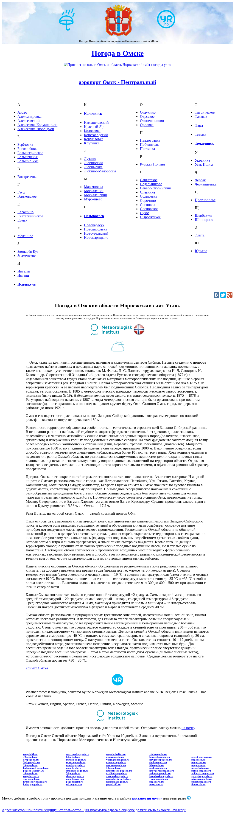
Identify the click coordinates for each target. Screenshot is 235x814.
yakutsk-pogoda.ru (160, 773)
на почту (188, 728)
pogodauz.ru (198, 765)
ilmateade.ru (198, 784)
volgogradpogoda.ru (117, 759)
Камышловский (96, 122)
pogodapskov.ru (75, 779)
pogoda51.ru (30, 754)
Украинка (202, 160)
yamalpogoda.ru (158, 779)
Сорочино (148, 200)
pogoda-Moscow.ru (33, 770)
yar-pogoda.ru (31, 779)
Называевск (94, 216)
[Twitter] (223, 295)
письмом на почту (147, 798)
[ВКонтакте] (216, 295)
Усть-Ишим (204, 164)
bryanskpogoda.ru (159, 756)
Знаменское (26, 256)
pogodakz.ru (198, 759)
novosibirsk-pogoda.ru (118, 779)
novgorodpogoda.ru (160, 759)
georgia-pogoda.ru (201, 776)
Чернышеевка (205, 184)
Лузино (90, 159)
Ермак (22, 220)
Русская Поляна (152, 164)
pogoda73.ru (156, 781)
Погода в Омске (118, 53)
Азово (22, 112)
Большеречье (27, 157)
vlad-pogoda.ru (158, 754)
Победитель (149, 144)
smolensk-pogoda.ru (77, 770)
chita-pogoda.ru (75, 776)
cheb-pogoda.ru (158, 762)
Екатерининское (30, 216)
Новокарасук (94, 225)
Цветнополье (205, 200)
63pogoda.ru (73, 756)
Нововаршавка (95, 229)
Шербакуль (203, 215)
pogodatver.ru (31, 776)
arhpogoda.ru (31, 759)
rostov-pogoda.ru (116, 765)
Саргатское (148, 180)
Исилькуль (26, 284)
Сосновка (147, 205)
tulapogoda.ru (74, 784)
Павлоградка (150, 140)
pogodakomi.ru (74, 781)
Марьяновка (93, 187)
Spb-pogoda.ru (31, 762)
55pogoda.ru (156, 765)
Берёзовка (25, 144)
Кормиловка (93, 139)
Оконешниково (152, 121)
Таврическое (205, 112)
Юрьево (201, 251)
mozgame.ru (156, 784)
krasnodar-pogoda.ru (35, 781)
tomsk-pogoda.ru (75, 765)
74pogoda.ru (73, 773)
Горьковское (26, 196)
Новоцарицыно (96, 237)
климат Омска (37, 668)
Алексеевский (28, 121)
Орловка (147, 125)
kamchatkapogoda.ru (161, 776)
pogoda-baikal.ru (116, 754)
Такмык (201, 116)
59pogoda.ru (113, 767)
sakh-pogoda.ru (158, 767)
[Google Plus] (229, 295)
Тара (199, 125)
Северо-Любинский (155, 188)
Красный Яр (94, 127)
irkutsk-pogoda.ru (76, 759)
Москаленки (94, 191)
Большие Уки (27, 161)
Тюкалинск (204, 143)
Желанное (25, 236)
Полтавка (147, 149)
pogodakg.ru (198, 762)
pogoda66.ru (113, 784)
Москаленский (95, 195)
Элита (199, 235)
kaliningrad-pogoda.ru (35, 767)
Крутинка (91, 143)
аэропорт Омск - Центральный (117, 82)
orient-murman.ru (201, 756)
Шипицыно (204, 220)
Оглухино (148, 112)
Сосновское (149, 209)
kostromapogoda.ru (117, 781)
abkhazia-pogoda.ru (202, 773)
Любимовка (93, 167)
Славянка (147, 192)
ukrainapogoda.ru (201, 779)
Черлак (200, 180)
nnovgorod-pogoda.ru (161, 770)
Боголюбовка (27, 149)
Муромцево (93, 199)
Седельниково (151, 184)
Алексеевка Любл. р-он (35, 129)
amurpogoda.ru (115, 756)
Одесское (147, 116)
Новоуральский (96, 233)
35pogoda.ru (30, 765)
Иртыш (23, 275)
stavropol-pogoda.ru (77, 754)
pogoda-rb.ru (73, 767)
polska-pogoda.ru (201, 770)
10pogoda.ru (30, 756)
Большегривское (30, 153)
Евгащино (25, 212)
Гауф (21, 192)
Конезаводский (96, 135)
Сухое (144, 213)
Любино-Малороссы (100, 171)
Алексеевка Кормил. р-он (37, 125)
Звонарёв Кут (28, 251)
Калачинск (93, 113)
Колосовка (92, 131)
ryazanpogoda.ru (75, 762)
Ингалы (23, 271)
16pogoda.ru (30, 773)
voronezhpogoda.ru (117, 776)
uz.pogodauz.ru (200, 767)
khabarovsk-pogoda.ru (119, 770)
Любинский (93, 163)
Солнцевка (148, 196)
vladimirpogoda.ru (116, 773)
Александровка (29, 116)
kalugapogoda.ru (32, 784)
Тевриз (200, 134)
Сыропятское (150, 217)
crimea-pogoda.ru (116, 762)
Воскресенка (27, 177)
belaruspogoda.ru (201, 781)
